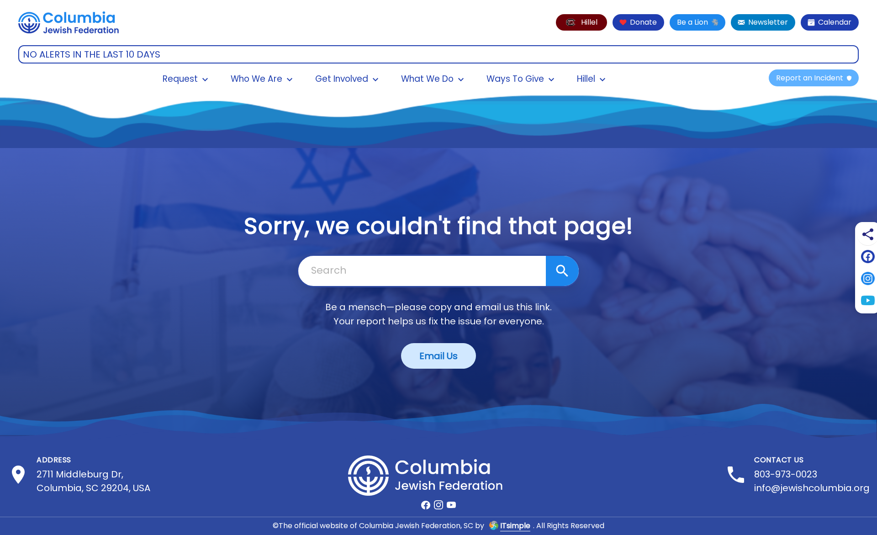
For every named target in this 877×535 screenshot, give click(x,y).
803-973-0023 (785, 474)
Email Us (438, 356)
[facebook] (425, 504)
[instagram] (438, 504)
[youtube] (451, 504)
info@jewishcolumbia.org (812, 488)
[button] (581, 22)
